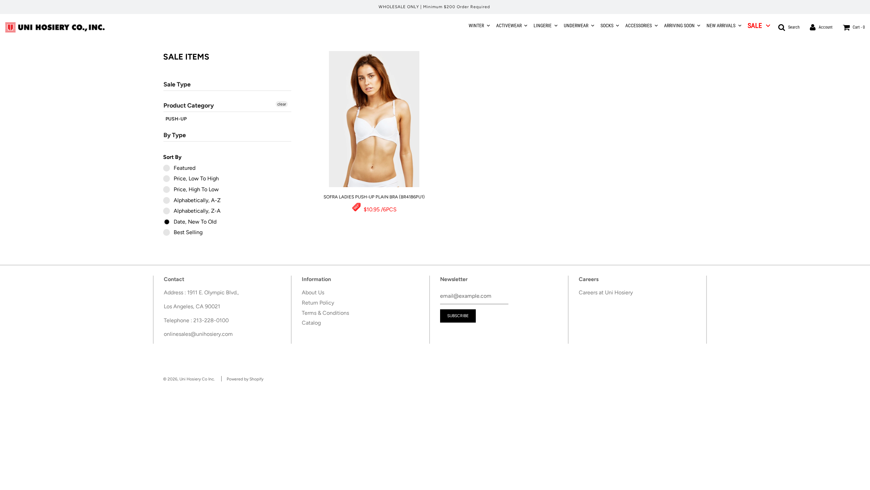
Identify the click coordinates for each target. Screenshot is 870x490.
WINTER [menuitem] (476, 25)
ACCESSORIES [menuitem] (638, 25)
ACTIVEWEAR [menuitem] (509, 25)
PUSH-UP (176, 119)
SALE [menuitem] (755, 25)
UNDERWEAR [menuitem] (576, 25)
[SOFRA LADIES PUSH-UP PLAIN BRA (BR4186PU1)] (374, 119)
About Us (313, 292)
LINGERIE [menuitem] (543, 25)
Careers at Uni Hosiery (606, 292)
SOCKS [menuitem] (607, 25)
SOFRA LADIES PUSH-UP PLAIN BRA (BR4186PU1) (374, 196)
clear (281, 104)
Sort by (172, 157)
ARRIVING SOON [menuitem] (679, 25)
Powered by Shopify (245, 379)
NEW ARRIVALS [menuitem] (721, 25)
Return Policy (318, 302)
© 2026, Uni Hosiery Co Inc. (189, 379)
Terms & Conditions (325, 313)
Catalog (311, 323)
